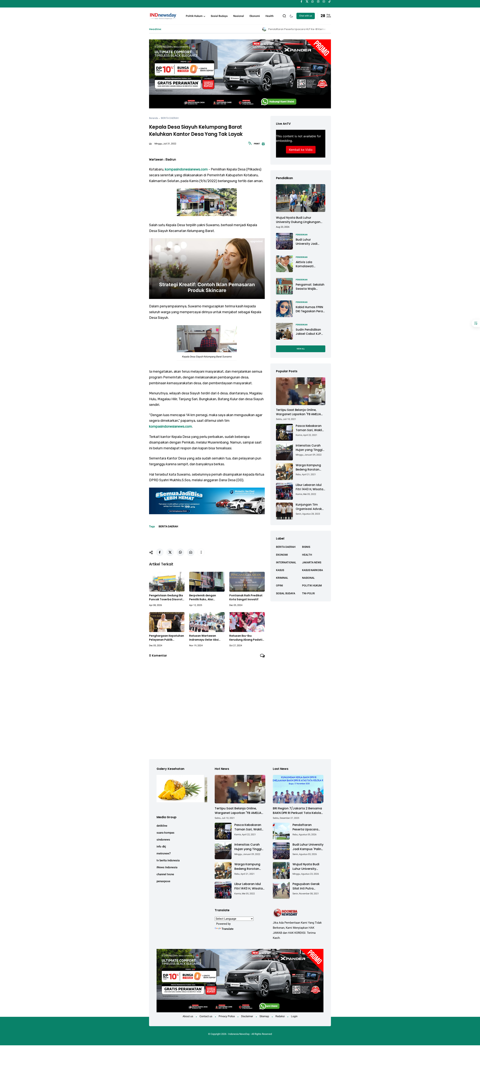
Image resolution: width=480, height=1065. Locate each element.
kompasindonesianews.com (186, 169)
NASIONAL (308, 577)
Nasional (238, 15)
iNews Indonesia (167, 867)
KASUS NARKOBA (312, 569)
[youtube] (323, 1)
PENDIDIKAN (302, 234)
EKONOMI (282, 554)
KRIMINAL (282, 577)
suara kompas (165, 832)
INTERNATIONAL (286, 562)
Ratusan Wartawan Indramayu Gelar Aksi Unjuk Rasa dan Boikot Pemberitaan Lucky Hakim (204, 638)
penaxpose (163, 881)
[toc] (476, 323)
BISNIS (306, 546)
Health (270, 15)
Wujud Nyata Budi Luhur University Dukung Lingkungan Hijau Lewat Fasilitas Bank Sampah (298, 220)
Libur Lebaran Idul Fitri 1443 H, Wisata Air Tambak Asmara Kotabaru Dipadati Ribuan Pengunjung (310, 487)
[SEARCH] (284, 15)
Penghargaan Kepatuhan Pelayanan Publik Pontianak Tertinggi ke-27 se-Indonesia (166, 638)
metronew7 (164, 853)
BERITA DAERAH (169, 118)
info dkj (161, 846)
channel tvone (165, 874)
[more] (201, 552)
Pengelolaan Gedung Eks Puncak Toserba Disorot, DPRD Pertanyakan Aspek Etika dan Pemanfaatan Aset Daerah (166, 597)
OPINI (279, 585)
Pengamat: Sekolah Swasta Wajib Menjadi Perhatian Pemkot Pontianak (310, 286)
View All (301, 348)
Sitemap (264, 1016)
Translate (227, 929)
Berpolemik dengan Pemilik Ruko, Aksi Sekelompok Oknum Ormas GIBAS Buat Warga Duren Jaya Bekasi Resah (206, 597)
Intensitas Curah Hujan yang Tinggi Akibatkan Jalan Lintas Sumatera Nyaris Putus (309, 448)
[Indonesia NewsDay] (162, 15)
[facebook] (301, 1)
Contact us (206, 1016)
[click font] (250, 144)
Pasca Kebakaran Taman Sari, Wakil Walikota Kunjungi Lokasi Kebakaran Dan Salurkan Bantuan (309, 428)
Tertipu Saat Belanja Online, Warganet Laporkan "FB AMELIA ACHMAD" (298, 412)
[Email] (190, 552)
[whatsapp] (312, 1)
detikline (162, 825)
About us (188, 1016)
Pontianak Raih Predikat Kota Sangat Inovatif (245, 597)
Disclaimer (247, 1016)
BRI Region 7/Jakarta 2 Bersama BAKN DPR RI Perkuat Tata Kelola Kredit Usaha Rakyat (297, 810)
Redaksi (280, 1016)
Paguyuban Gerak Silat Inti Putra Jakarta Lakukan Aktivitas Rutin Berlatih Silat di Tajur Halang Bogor (307, 886)
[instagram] (318, 1)
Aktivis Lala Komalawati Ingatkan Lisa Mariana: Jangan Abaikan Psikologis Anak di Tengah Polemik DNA (309, 264)
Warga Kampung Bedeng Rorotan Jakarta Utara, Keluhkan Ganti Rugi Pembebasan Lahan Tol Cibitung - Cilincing (310, 467)
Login (294, 1016)
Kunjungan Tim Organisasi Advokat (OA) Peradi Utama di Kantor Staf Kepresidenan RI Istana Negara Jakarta (310, 507)
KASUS (280, 569)
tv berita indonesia (168, 860)
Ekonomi (255, 15)
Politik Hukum (194, 15)
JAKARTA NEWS (311, 562)
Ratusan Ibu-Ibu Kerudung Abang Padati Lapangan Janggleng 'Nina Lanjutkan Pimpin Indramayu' (245, 638)
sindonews (163, 839)
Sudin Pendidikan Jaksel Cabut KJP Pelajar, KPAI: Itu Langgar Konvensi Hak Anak (309, 331)
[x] (307, 1)
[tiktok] (329, 1)
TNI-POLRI (308, 593)
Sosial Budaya (219, 15)
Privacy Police (227, 1016)
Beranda (153, 118)
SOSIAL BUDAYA (285, 593)
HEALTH (307, 554)
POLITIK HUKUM (312, 585)
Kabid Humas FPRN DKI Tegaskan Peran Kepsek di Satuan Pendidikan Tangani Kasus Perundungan (310, 309)
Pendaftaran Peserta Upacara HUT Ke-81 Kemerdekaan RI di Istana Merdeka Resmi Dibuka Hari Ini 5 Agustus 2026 (247, 29)
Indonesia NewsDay (239, 1034)
